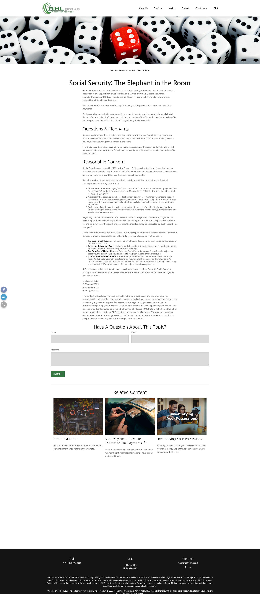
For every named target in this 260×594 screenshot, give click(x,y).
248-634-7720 (75, 563)
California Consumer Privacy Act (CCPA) (133, 591)
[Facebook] (4, 290)
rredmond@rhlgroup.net (188, 563)
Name (53, 332)
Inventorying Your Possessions (179, 438)
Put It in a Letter (65, 438)
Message (55, 350)
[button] (143, 8)
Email (133, 332)
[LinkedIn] (4, 297)
